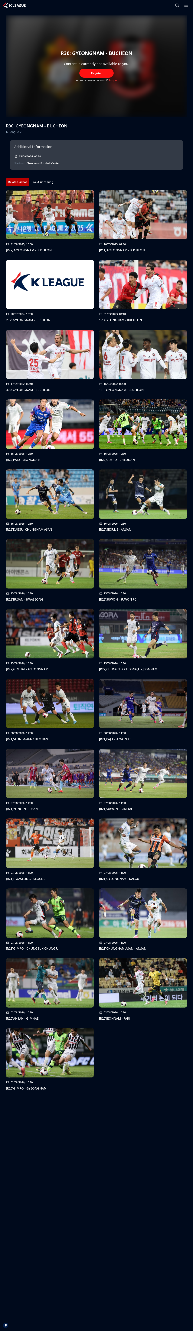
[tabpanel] (96, 641)
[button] (177, 5)
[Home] (14, 5)
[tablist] (30, 182)
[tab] (17, 182)
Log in (113, 80)
